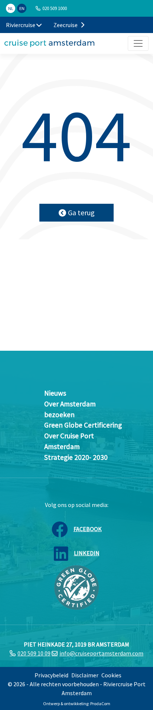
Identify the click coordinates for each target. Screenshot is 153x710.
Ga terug (81, 212)
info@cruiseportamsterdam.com (101, 653)
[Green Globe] (76, 586)
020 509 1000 (54, 8)
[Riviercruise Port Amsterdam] (49, 43)
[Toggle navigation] (138, 43)
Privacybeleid (51, 675)
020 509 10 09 (34, 653)
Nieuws (55, 393)
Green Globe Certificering (83, 425)
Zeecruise (66, 25)
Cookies (111, 675)
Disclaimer (84, 675)
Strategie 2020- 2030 (76, 457)
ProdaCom (100, 703)
